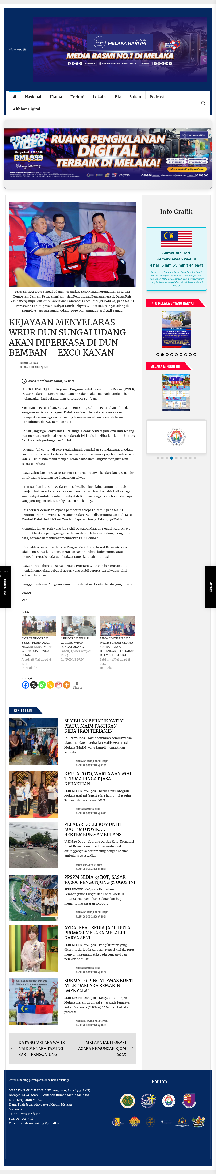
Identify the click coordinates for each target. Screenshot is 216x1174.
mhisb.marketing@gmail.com (41, 1123)
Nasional (33, 96)
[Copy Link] (50, 685)
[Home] (15, 97)
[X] (34, 685)
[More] (66, 685)
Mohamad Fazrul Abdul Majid (92, 761)
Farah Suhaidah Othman (89, 864)
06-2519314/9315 (27, 1114)
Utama (56, 96)
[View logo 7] (185, 458)
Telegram (55, 584)
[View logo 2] (162, 458)
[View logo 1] (158, 458)
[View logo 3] (167, 458)
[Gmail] (58, 685)
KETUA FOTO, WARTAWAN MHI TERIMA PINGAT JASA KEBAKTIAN (97, 779)
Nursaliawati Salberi (88, 809)
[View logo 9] (195, 458)
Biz (118, 96)
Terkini (77, 96)
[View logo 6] (181, 458)
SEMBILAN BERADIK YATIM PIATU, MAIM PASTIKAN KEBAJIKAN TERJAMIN (94, 726)
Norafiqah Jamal (29, 363)
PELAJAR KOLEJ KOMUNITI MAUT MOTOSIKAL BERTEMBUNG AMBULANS (93, 829)
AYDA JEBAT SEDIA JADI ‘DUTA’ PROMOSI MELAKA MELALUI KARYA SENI (98, 933)
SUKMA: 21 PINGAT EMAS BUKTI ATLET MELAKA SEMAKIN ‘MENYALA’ (99, 985)
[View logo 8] (190, 458)
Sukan (135, 96)
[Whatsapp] (42, 685)
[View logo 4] (171, 458)
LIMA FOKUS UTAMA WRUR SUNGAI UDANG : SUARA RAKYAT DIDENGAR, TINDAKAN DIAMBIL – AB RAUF (117, 647)
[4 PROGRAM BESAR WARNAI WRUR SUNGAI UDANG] (78, 626)
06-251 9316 (25, 1118)
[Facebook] (25, 685)
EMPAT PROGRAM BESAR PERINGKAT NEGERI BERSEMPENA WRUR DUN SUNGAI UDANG (38, 647)
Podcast (157, 96)
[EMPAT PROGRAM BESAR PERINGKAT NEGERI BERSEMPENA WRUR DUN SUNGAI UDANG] (39, 626)
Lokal (98, 96)
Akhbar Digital (26, 109)
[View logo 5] (176, 458)
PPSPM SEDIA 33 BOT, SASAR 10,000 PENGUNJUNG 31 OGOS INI (99, 880)
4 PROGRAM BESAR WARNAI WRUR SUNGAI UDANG (75, 643)
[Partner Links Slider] (176, 436)
